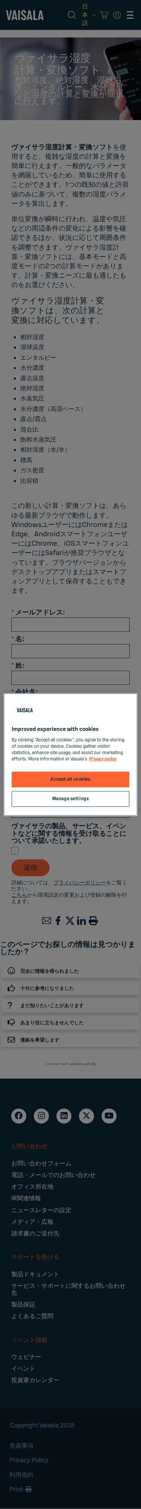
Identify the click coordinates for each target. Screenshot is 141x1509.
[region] (70, 754)
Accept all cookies (70, 779)
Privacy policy (103, 759)
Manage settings (70, 798)
